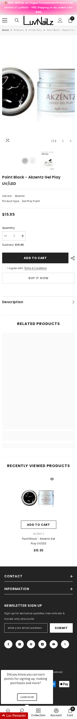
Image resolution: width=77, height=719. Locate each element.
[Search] (16, 20)
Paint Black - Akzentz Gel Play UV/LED (38, 541)
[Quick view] (52, 479)
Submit (61, 628)
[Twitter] (65, 644)
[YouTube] (54, 644)
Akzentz (20, 196)
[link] (38, 438)
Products (19, 30)
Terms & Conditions (35, 268)
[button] (63, 141)
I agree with (15, 268)
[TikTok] (42, 644)
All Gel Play (35, 30)
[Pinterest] (31, 644)
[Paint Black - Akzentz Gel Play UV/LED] (38, 498)
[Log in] (60, 20)
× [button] (51, 667)
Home (5, 30)
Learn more (27, 697)
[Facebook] (8, 644)
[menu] (4, 20)
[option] (38, 91)
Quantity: (8, 228)
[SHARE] (71, 258)
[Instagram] (20, 644)
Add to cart (35, 258)
